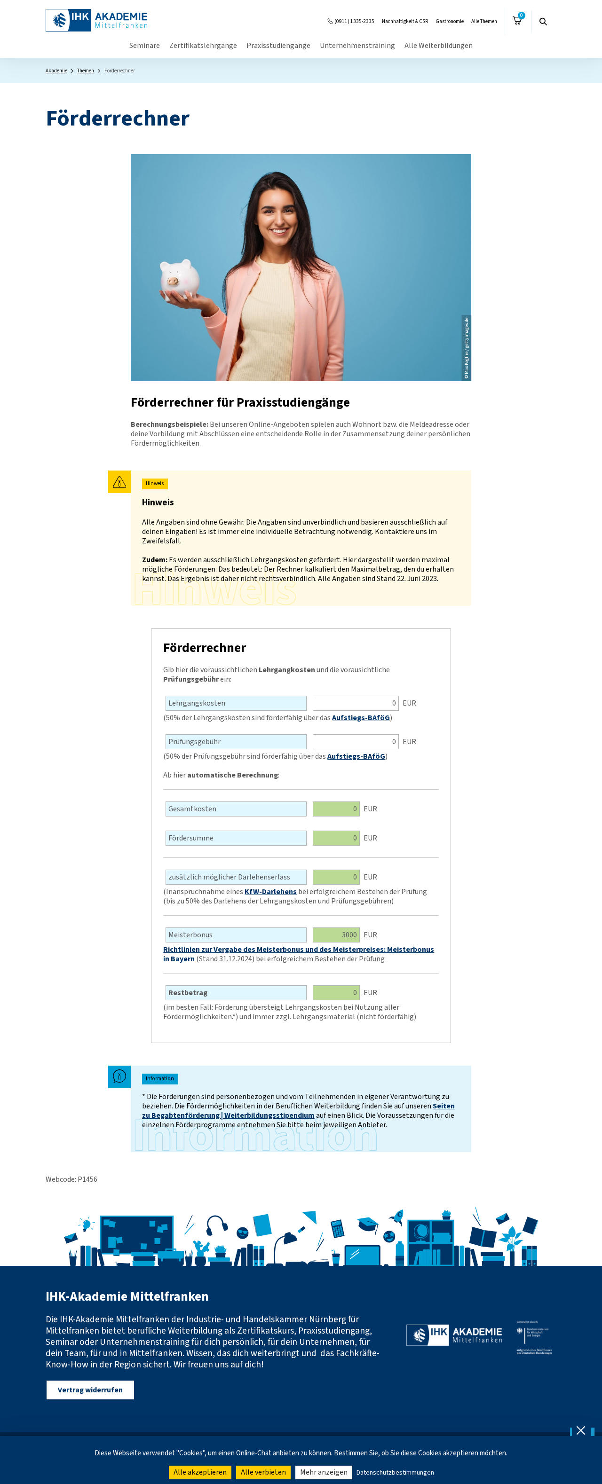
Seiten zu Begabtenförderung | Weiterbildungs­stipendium (298, 1111)
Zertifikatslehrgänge (203, 45)
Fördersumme (191, 838)
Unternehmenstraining (357, 45)
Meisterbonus (190, 935)
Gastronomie (450, 21)
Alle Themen (484, 21)
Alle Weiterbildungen (438, 45)
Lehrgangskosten (196, 703)
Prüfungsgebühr (194, 742)
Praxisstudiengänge (278, 45)
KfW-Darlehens (271, 892)
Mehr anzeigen (324, 1472)
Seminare (144, 45)
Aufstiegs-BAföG (361, 718)
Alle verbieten (263, 1472)
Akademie (56, 70)
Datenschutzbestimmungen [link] (395, 1472)
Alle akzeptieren (200, 1472)
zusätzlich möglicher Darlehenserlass (229, 877)
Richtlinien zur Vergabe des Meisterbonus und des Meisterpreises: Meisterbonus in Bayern (298, 954)
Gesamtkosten (192, 809)
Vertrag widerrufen (90, 1390)
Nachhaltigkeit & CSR (405, 21)
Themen (85, 70)
